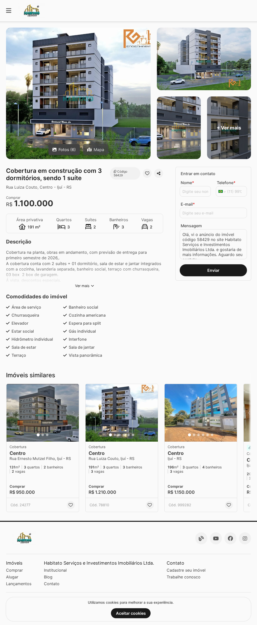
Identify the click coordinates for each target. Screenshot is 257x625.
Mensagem (191, 225)
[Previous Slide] (12, 413)
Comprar (14, 570)
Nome (187, 182)
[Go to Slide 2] (42, 435)
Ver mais (82, 286)
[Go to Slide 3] (47, 435)
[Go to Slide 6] (133, 435)
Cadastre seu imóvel (186, 570)
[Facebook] (230, 538)
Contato (51, 583)
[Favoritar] (147, 173)
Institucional (55, 570)
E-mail (188, 204)
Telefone (226, 182)
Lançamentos (18, 583)
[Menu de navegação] (8, 10)
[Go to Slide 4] (124, 435)
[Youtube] (216, 538)
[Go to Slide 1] (38, 434)
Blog (48, 576)
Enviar (213, 270)
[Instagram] (245, 538)
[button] (43, 413)
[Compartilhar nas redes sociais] (158, 173)
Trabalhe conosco (184, 576)
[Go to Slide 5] (128, 435)
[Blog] (201, 538)
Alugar (12, 576)
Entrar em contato (198, 173)
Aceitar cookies (131, 613)
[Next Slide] (73, 413)
